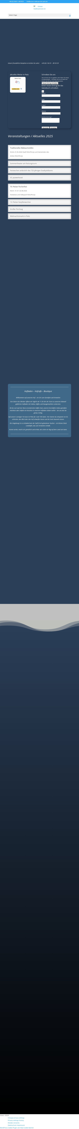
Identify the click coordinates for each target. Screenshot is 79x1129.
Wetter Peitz (18, 78)
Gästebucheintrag (47, 117)
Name (44, 93)
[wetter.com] (16, 89)
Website (44, 111)
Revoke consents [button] (13, 1123)
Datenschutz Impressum (16, 1125)
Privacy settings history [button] (16, 1120)
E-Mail (44, 105)
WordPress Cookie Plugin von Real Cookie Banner (17, 1128)
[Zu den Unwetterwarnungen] (18, 84)
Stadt (43, 99)
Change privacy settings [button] (16, 1118)
